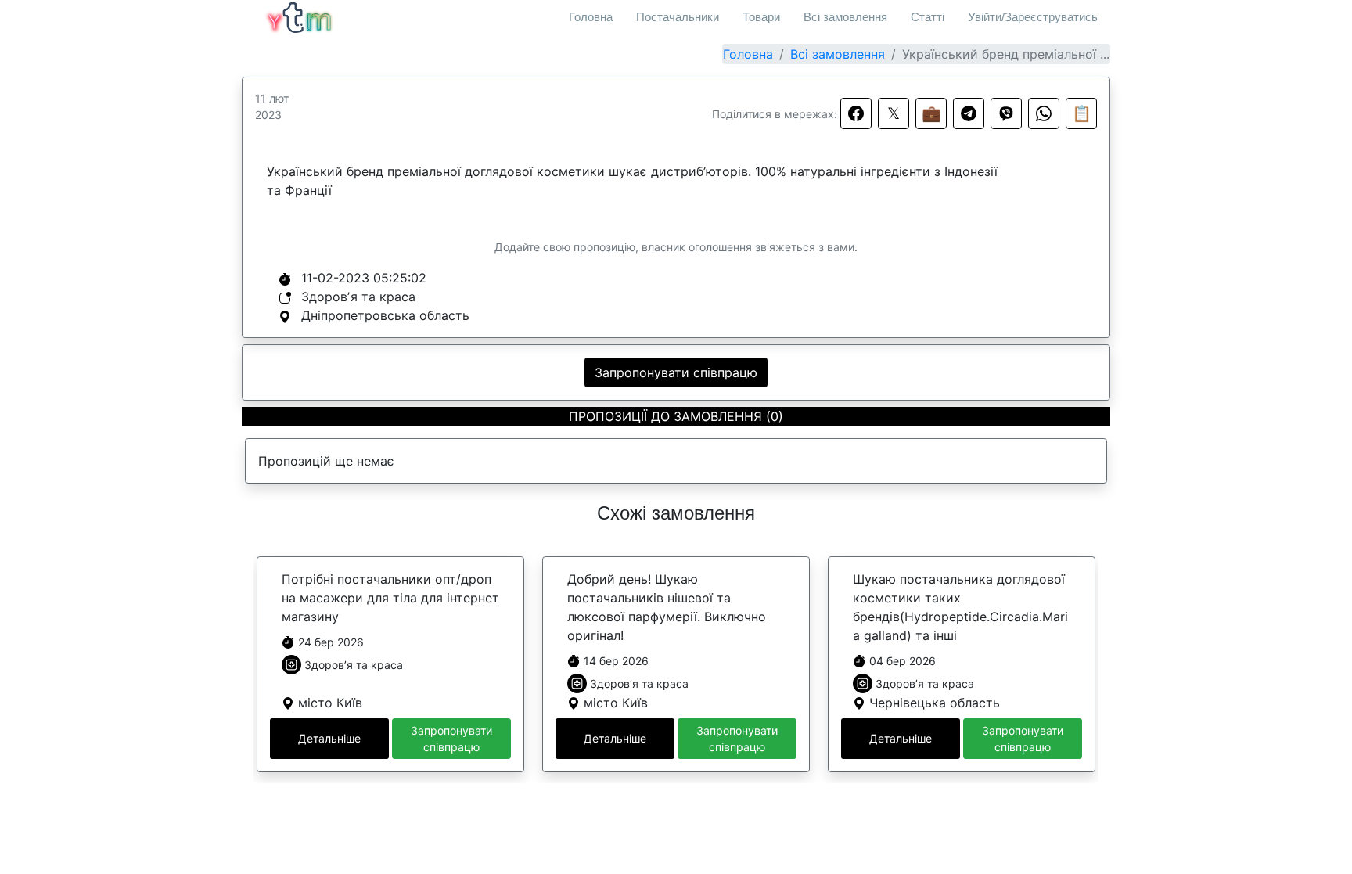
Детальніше (329, 738)
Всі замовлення (845, 16)
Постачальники (677, 16)
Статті (927, 16)
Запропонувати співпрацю (676, 372)
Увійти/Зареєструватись (1033, 16)
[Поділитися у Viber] (1006, 113)
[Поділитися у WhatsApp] (1043, 113)
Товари (761, 16)
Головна (591, 16)
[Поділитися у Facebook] (856, 113)
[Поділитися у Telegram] (968, 113)
